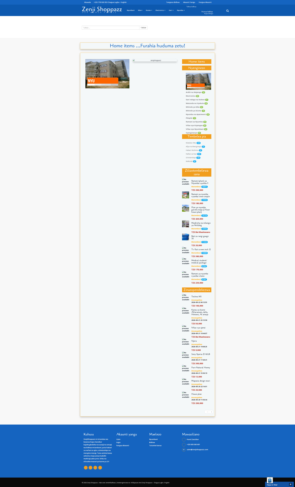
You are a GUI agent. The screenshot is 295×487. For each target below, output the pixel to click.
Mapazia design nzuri (200, 381)
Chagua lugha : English (117, 2)
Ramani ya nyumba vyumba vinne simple (200, 195)
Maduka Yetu (193, 143)
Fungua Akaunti (205, 2)
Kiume (148, 10)
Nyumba (180, 10)
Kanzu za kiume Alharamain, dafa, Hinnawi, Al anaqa (199, 312)
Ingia (118, 442)
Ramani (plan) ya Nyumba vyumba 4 (199, 182)
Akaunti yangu (189, 2)
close (290, 484)
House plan (196, 394)
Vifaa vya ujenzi (198, 328)
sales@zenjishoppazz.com (197, 450)
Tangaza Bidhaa (173, 2)
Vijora (194, 341)
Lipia (118, 439)
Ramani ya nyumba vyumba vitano (199, 275)
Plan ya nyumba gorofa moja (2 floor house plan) (200, 209)
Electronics (160, 10)
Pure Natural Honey (200, 367)
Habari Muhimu (193, 150)
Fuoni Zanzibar (193, 439)
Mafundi (190, 161)
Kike (139, 10)
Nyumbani (131, 10)
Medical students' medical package (199, 261)
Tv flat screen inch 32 (201, 249)
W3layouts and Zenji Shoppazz (142, 483)
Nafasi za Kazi (193, 154)
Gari (170, 10)
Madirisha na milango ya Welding (201, 224)
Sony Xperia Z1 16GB (200, 354)
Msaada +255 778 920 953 (95, 2)
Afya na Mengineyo (195, 146)
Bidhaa (152, 442)
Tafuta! (143, 27)
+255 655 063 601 (193, 444)
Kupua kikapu (208, 13)
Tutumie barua (155, 445)
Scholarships (193, 157)
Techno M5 (196, 297)
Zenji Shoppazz (102, 9)
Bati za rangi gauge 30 (200, 237)
